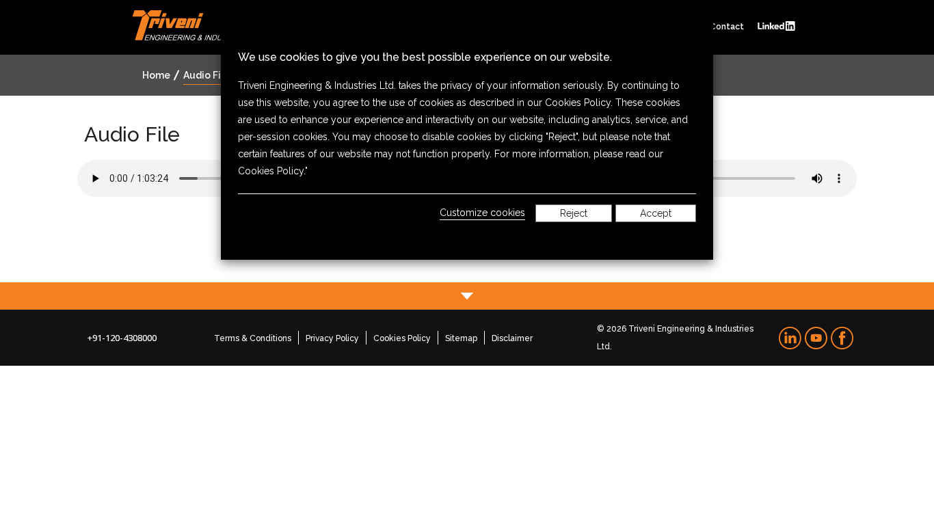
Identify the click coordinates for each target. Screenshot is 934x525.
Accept (655, 213)
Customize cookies (482, 212)
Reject (573, 213)
